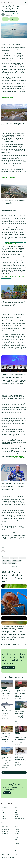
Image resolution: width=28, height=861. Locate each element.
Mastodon (17, 846)
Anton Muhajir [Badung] (12, 13)
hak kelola (22, 558)
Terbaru (3, 822)
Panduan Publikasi (19, 820)
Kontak (16, 812)
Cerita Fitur (4, 820)
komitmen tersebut (13, 172)
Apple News (17, 850)
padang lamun (12, 563)
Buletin (6, 792)
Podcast (3, 812)
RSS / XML (17, 843)
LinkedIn (17, 829)
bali (11, 15)
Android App (17, 848)
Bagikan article (14, 19)
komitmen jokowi (17, 560)
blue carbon (5, 558)
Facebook (17, 837)
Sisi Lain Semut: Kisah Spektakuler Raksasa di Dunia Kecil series (15, 644)
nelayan (5, 563)
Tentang (16, 810)
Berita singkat (4, 818)
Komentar (5, 19)
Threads (17, 839)
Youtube (17, 833)
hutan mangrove (6, 560)
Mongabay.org (4, 833)
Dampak (17, 822)
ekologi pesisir (14, 558)
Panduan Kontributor (19, 818)
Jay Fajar (8, 550)
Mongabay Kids (5, 831)
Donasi (16, 814)
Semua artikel (6, 772)
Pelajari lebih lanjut (7, 667)
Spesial (3, 816)
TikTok (16, 841)
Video (2, 810)
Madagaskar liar (5, 829)
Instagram (17, 831)
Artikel (2, 814)
